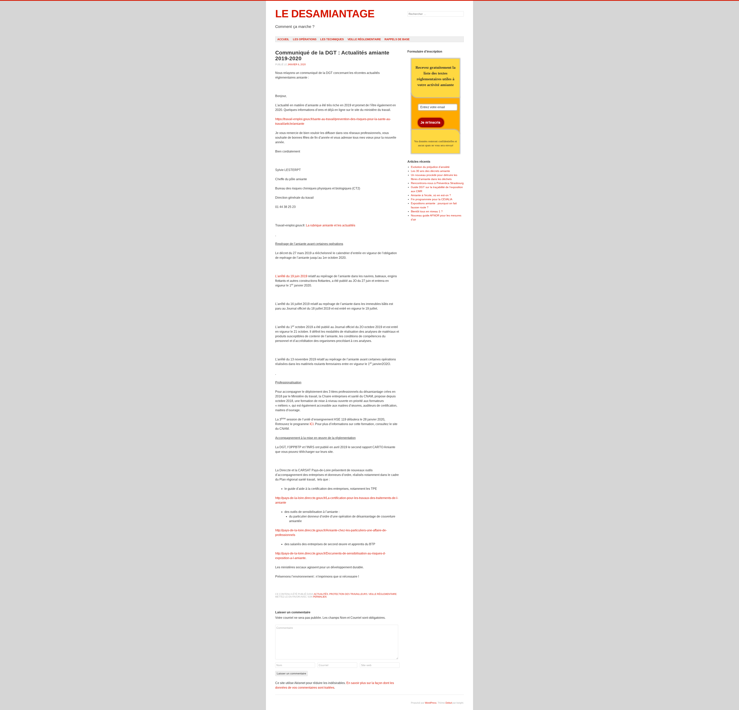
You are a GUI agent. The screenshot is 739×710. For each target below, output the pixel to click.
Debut (449, 703)
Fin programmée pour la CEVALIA (431, 199)
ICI (311, 424)
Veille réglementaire (364, 39)
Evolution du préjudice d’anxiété (430, 166)
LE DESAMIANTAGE (325, 14)
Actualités (321, 594)
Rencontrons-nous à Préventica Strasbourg (437, 183)
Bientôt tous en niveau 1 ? (427, 211)
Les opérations (304, 39)
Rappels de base (397, 39)
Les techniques (332, 39)
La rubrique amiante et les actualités (330, 225)
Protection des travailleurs (348, 594)
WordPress (430, 703)
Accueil (283, 39)
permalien (320, 596)
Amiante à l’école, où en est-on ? (431, 195)
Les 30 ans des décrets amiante (430, 170)
